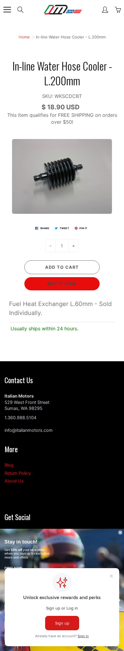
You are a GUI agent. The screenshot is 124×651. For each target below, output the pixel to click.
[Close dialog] (120, 532)
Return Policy (18, 473)
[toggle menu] (7, 9)
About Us (14, 481)
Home (24, 37)
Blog (9, 465)
